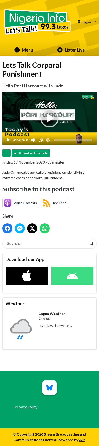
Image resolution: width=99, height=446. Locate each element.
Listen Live (75, 49)
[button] (49, 118)
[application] (49, 118)
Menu (27, 49)
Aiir (82, 439)
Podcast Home (6, 153)
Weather (15, 303)
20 (41, 140)
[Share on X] (32, 228)
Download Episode (33, 153)
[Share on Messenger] (20, 228)
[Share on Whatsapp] (45, 228)
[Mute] (33, 140)
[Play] (8, 140)
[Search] (91, 243)
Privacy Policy (26, 407)
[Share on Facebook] (7, 228)
